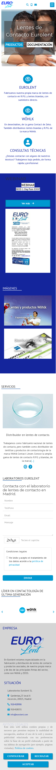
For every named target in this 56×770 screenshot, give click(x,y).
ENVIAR (28, 577)
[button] (2, 612)
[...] (32, 460)
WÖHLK (28, 119)
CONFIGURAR (15, 756)
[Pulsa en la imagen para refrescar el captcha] (11, 540)
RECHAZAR (42, 756)
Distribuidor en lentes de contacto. (28, 435)
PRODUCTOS (14, 45)
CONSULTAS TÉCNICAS (28, 150)
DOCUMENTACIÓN (39, 45)
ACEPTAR (28, 764)
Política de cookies (24, 748)
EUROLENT (28, 87)
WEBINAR (15, 178)
